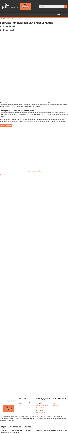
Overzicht (34, 171)
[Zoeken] (65, 6)
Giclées (29, 171)
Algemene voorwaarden (11, 427)
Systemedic (15, 432)
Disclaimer (28, 427)
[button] (2, 14)
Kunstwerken (3, 174)
